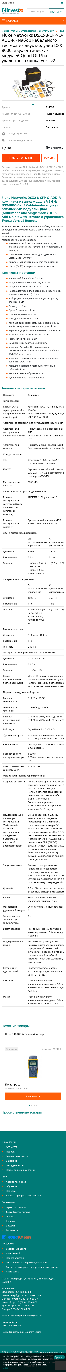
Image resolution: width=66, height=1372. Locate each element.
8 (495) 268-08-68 (21, 1291)
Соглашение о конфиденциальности (27, 1262)
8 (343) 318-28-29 (28, 1298)
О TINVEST (11, 1147)
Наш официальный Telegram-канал (21, 1331)
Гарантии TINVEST (16, 1207)
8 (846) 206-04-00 (21, 1309)
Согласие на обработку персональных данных (32, 1266)
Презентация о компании (20, 1169)
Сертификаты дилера (18, 1211)
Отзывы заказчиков (17, 1156)
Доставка (11, 1221)
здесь (5, 1367)
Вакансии (11, 1160)
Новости (11, 1151)
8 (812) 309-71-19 (31, 1295)
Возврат (10, 1225)
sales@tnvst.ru (34, 1315)
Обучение (11, 1186)
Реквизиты (12, 1230)
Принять (59, 1357)
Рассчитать (33, 1096)
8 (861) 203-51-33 (24, 1305)
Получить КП (20, 158)
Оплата (10, 1216)
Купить (49, 158)
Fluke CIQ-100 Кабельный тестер (24, 1034)
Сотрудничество (15, 1165)
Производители (15, 1257)
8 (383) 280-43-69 (27, 1302)
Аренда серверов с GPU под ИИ (23, 1195)
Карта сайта (12, 1271)
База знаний (13, 1253)
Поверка (11, 1190)
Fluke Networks (55, 113)
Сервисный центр (16, 1248)
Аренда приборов (16, 1181)
